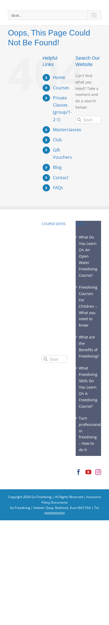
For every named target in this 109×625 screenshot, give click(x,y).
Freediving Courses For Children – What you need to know (88, 306)
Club (57, 140)
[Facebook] (78, 472)
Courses (61, 88)
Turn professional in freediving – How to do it (88, 434)
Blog (57, 167)
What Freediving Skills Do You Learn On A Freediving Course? (88, 387)
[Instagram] (98, 472)
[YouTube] (88, 472)
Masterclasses (67, 130)
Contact (61, 178)
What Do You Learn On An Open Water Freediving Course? (88, 256)
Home (59, 77)
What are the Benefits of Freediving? (88, 346)
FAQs (58, 188)
